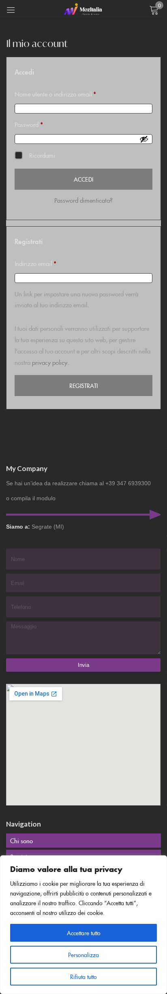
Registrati (83, 385)
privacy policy (49, 362)
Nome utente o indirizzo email (66, 93)
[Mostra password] (143, 139)
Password (40, 124)
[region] (83, 924)
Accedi (83, 179)
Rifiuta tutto (83, 977)
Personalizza (83, 955)
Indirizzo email (47, 263)
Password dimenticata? (83, 200)
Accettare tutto (84, 933)
